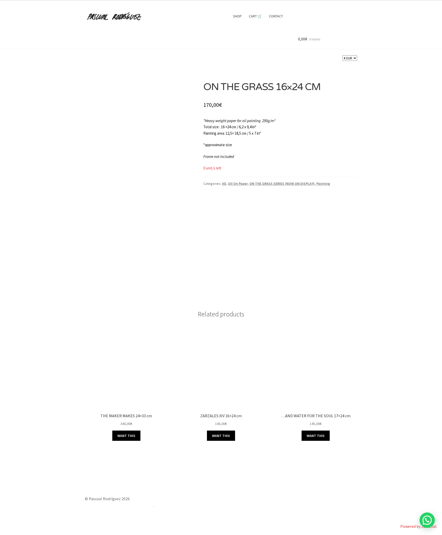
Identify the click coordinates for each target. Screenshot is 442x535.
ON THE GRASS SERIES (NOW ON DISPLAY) (282, 183)
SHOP (237, 16)
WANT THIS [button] (126, 435)
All (224, 183)
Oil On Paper (238, 183)
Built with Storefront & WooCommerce (119, 505)
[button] (427, 520)
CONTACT (276, 16)
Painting (323, 183)
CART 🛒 (255, 16)
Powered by (418, 526)
